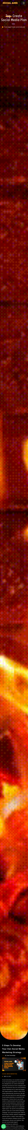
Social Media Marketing (9, 1074)
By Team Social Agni (10, 1055)
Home (13, 24)
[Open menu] (23, 3)
